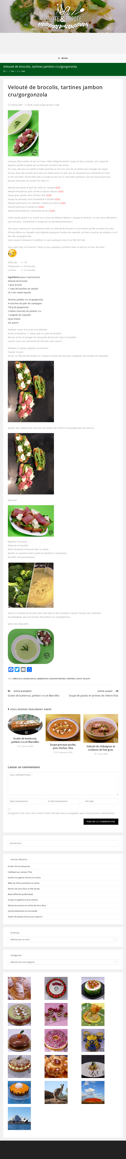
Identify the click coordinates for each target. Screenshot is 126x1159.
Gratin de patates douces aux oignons (25, 916)
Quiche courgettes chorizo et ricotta (24, 877)
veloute (86, 678)
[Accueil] (4, 71)
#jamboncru (43, 678)
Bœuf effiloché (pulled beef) (20, 894)
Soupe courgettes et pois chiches (23, 899)
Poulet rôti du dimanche (19, 866)
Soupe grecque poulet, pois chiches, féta (63, 746)
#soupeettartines (57, 678)
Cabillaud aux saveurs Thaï (20, 872)
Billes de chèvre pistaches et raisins (23, 883)
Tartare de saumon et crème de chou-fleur (27, 905)
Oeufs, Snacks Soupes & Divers (41, 105)
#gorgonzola (29, 678)
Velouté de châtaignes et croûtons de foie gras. (101, 748)
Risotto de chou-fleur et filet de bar (24, 888)
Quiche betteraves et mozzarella (22, 911)
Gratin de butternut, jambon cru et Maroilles (25, 740)
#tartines (71, 678)
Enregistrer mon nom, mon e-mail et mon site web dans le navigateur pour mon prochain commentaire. (61, 813)
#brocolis (17, 678)
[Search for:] (63, 843)
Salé (57, 105)
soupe (79, 678)
